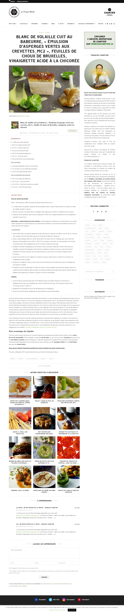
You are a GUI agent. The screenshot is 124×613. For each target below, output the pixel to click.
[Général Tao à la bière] (20, 477)
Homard (97, 243)
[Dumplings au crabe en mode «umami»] (44, 477)
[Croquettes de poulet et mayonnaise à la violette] (68, 418)
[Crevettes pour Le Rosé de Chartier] (68, 477)
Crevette (43, 358)
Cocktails (24, 23)
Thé (102, 259)
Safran (106, 256)
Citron (106, 234)
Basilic (101, 225)
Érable (104, 262)
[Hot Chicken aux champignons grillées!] (44, 418)
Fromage (109, 240)
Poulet (41, 32)
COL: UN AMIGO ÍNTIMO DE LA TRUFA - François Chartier (35, 524)
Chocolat (98, 234)
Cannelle (101, 231)
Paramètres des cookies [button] (57, 610)
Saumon (87, 259)
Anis (94, 225)
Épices (100, 23)
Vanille (87, 262)
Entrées (34, 23)
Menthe (105, 243)
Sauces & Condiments (86, 23)
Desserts (70, 23)
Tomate (108, 259)
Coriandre (106, 237)
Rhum (94, 256)
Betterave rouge (90, 228)
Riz (100, 256)
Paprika (99, 250)
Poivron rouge (89, 253)
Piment (107, 250)
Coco (98, 237)
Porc (105, 253)
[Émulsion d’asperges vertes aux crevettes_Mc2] (68, 387)
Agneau (87, 225)
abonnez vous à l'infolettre (96, 120)
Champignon (89, 234)
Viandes (44, 23)
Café (86, 231)
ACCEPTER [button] (72, 610)
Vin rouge (96, 262)
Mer (52, 23)
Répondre (77, 507)
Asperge (12, 358)
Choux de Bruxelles (32, 358)
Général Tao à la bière (20, 490)
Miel (111, 243)
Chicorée (20, 358)
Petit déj (12, 23)
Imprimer (73, 130)
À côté (60, 23)
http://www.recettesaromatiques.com (28, 515)
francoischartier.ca (22, 1)
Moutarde (88, 246)
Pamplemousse (89, 250)
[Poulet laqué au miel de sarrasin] (44, 387)
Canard (93, 231)
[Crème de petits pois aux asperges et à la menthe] (44, 447)
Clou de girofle (89, 237)
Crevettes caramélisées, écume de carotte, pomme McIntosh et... (20, 402)
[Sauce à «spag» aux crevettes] (20, 418)
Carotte (109, 231)
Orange (108, 246)
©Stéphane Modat (23, 116)
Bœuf (106, 228)
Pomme (99, 253)
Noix (95, 246)
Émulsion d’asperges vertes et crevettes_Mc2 (40, 327)
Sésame (95, 259)
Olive (101, 246)
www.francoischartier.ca (91, 156)
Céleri (102, 240)
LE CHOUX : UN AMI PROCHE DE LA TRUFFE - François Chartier (37, 507)
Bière (100, 228)
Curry (95, 240)
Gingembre (88, 243)
